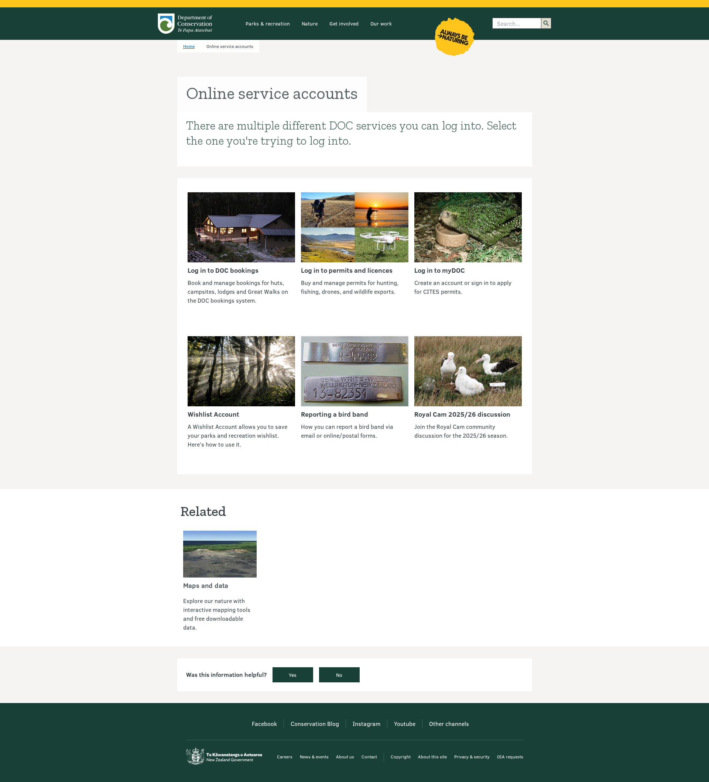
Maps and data (205, 585)
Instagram (366, 723)
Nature (310, 23)
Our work (381, 23)
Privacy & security (472, 756)
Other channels (449, 723)
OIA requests (510, 756)
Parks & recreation (268, 23)
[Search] (546, 23)
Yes (293, 674)
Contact (369, 756)
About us (345, 756)
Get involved (344, 23)
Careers (284, 756)
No (339, 674)
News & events (314, 756)
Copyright (401, 756)
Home (189, 46)
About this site (432, 756)
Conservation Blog (315, 723)
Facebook (264, 723)
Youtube (404, 723)
